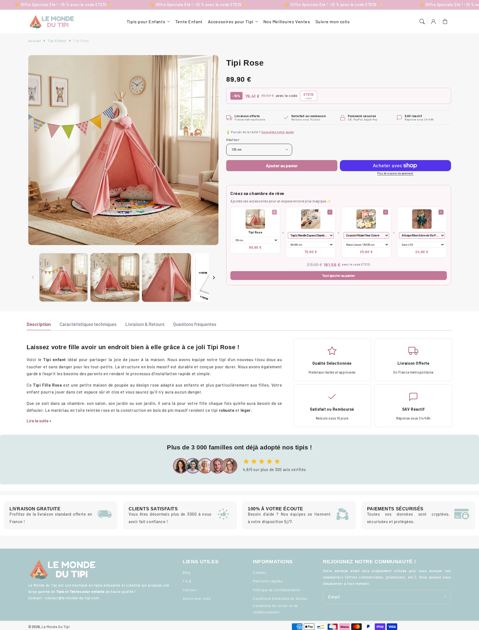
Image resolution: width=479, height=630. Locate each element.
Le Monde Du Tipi (56, 627)
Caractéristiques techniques (88, 324)
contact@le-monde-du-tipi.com (72, 598)
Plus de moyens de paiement (395, 173)
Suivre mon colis (196, 598)
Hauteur (233, 140)
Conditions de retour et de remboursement (275, 608)
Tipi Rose (255, 232)
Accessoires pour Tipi (230, 21)
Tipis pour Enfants (146, 21)
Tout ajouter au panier (338, 275)
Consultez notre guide (277, 132)
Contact (190, 590)
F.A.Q (187, 581)
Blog (186, 572)
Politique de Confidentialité (276, 590)
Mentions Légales (267, 581)
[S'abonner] (445, 597)
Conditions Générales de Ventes (280, 598)
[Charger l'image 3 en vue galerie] (166, 277)
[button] (422, 21)
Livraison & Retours (144, 324)
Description (39, 324)
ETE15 (309, 96)
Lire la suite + (39, 420)
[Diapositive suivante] (213, 277)
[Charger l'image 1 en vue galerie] (63, 277)
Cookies (259, 572)
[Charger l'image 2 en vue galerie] (114, 277)
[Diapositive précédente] (33, 277)
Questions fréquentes (194, 324)
